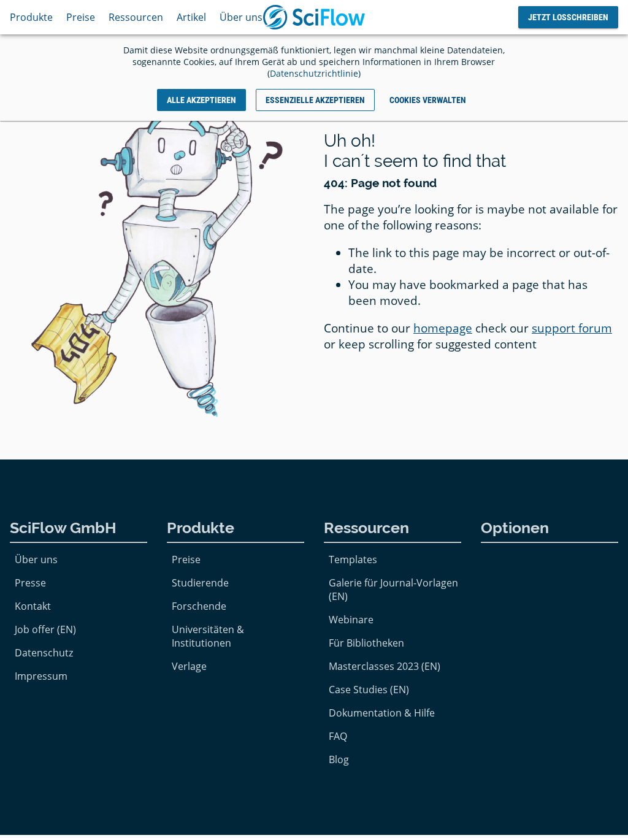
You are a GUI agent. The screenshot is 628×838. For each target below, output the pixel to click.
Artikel (191, 17)
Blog (339, 759)
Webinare (351, 619)
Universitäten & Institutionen (208, 636)
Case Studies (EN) (369, 689)
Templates (353, 559)
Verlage (189, 666)
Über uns (241, 17)
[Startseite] (313, 17)
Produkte (31, 17)
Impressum (41, 676)
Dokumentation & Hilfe (382, 713)
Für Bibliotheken (366, 643)
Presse (30, 583)
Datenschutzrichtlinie (314, 73)
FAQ (338, 736)
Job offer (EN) (45, 629)
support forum (572, 328)
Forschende (199, 606)
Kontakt (33, 606)
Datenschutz (44, 652)
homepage (442, 328)
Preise (80, 17)
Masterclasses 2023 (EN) (384, 666)
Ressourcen (136, 17)
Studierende (200, 583)
